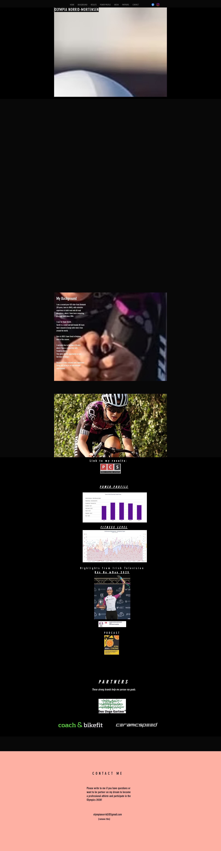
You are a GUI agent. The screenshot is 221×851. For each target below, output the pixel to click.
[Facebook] (153, 4)
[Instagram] (158, 4)
